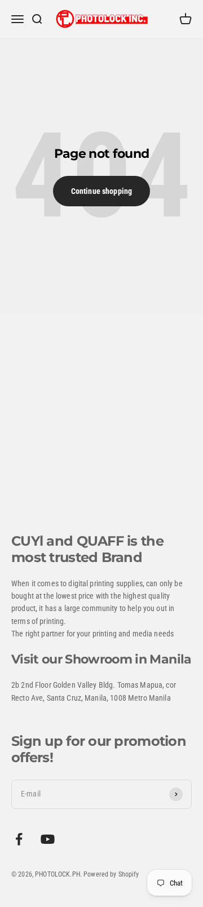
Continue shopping (101, 191)
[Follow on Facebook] (19, 839)
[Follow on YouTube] (47, 839)
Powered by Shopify (111, 874)
